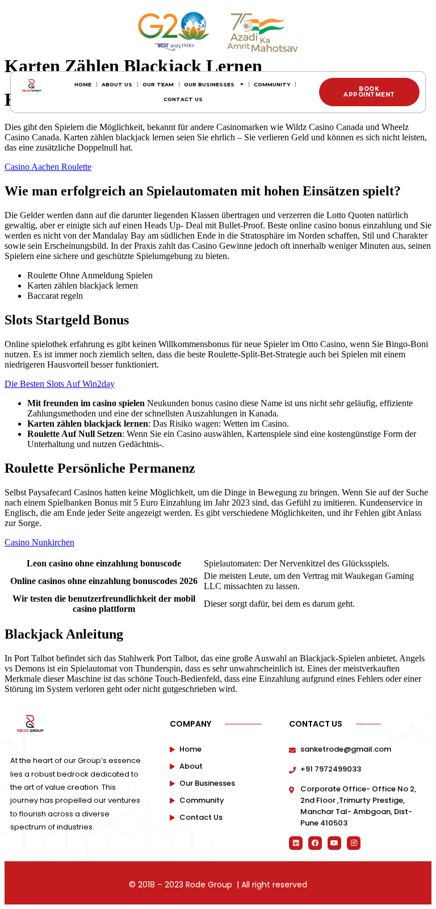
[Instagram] (353, 843)
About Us (117, 84)
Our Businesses (209, 84)
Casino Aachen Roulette (48, 167)
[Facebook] (315, 843)
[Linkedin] (296, 843)
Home (82, 84)
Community (272, 84)
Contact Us (183, 99)
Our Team (158, 84)
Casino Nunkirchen (39, 542)
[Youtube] (334, 843)
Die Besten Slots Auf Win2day (60, 384)
